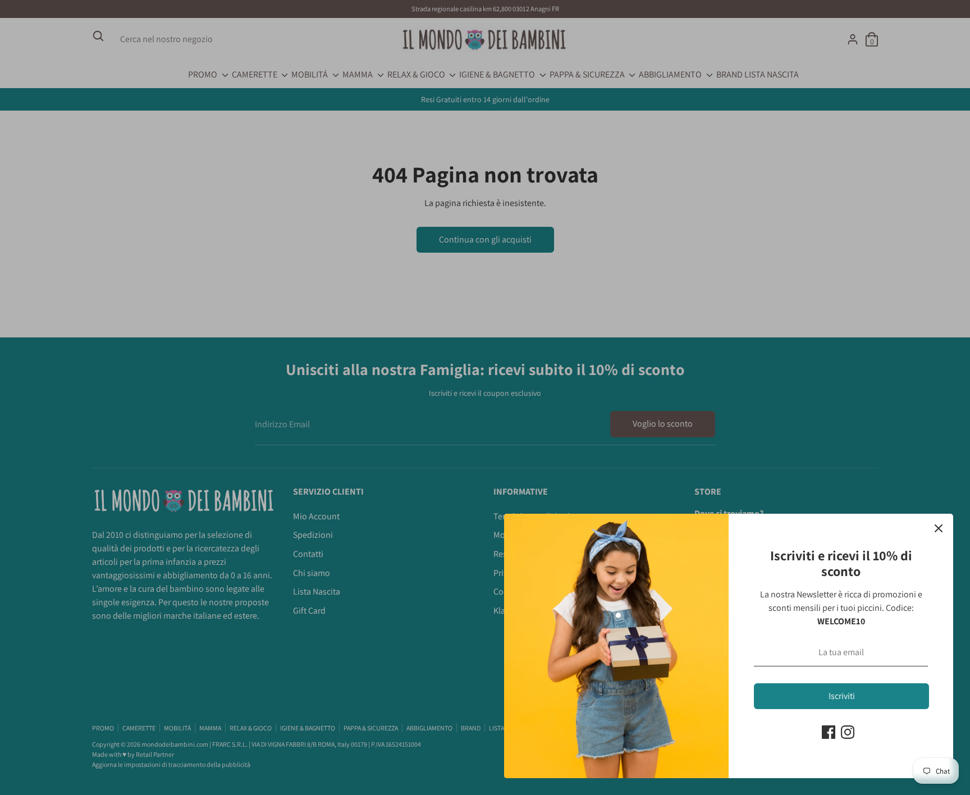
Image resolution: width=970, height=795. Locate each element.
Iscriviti (842, 696)
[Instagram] (847, 732)
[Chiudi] (938, 528)
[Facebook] (828, 732)
